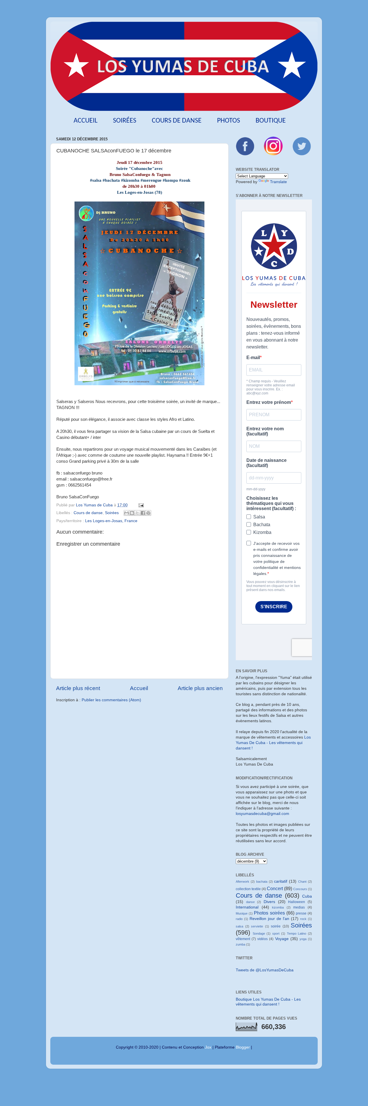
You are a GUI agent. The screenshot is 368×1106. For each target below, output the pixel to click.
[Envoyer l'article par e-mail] (140, 505)
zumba (240, 944)
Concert (275, 888)
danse (250, 902)
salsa (239, 926)
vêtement (243, 939)
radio (239, 919)
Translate (278, 182)
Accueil (85, 120)
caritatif (280, 881)
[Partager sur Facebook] (143, 513)
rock (303, 919)
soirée (276, 926)
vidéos (262, 939)
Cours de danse (177, 120)
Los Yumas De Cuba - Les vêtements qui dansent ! (273, 742)
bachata (261, 881)
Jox (208, 1047)
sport (275, 933)
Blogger (243, 1047)
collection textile (248, 889)
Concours (300, 889)
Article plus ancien (200, 688)
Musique (242, 913)
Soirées (124, 120)
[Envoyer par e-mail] (126, 513)
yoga (303, 939)
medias (299, 907)
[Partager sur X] (137, 513)
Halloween (296, 902)
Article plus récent (78, 688)
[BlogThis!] (132, 513)
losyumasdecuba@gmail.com (262, 813)
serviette (257, 926)
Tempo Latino (296, 933)
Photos (228, 120)
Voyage (282, 939)
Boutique (271, 120)
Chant (302, 881)
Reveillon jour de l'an (269, 919)
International (247, 907)
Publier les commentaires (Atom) (111, 700)
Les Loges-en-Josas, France (111, 521)
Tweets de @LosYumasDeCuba (265, 970)
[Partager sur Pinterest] (148, 513)
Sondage (259, 933)
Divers (269, 902)
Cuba (307, 896)
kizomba (278, 907)
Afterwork (242, 881)
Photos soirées (269, 912)
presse (301, 913)
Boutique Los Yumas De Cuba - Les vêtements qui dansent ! (268, 1001)
